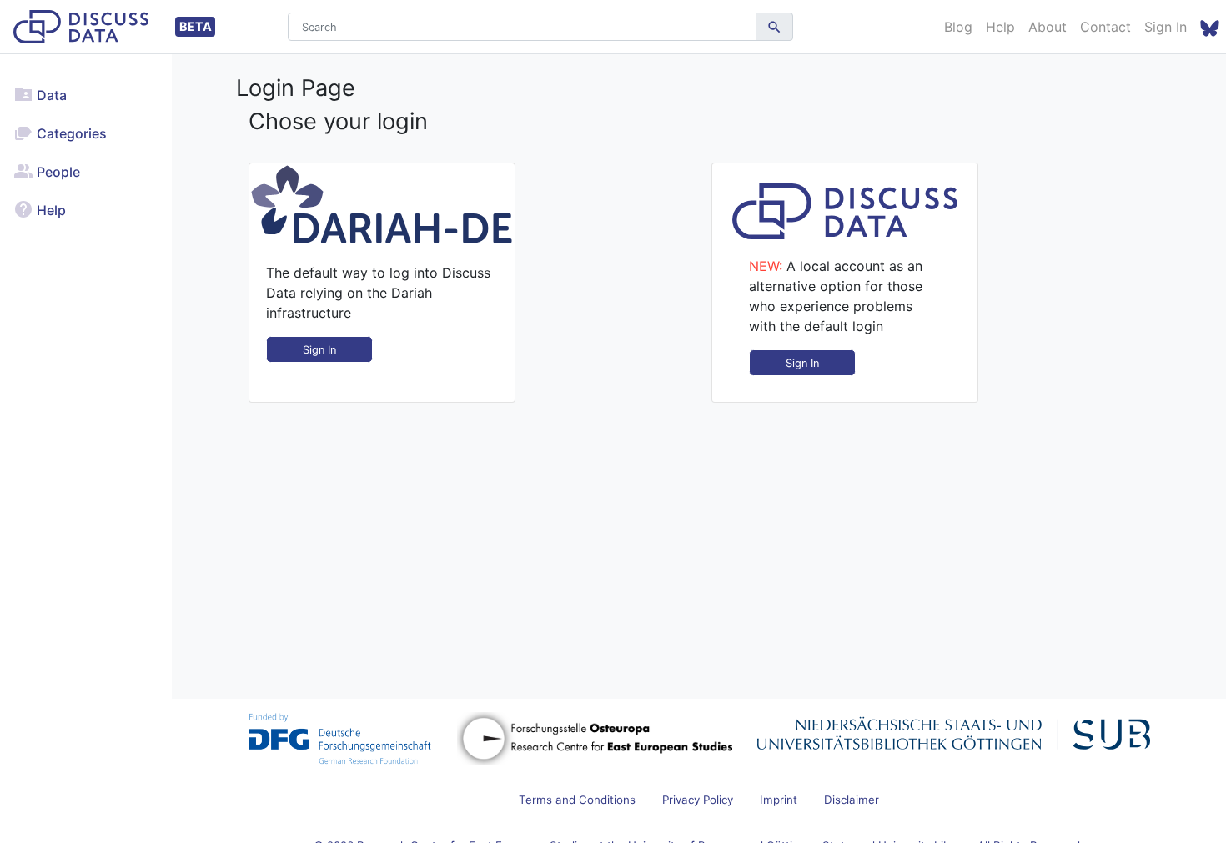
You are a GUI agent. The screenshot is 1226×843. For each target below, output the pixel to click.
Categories (70, 133)
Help (1000, 26)
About (1047, 26)
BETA (195, 26)
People (56, 171)
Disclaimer (851, 799)
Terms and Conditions (577, 799)
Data (50, 95)
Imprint (778, 799)
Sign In (1165, 26)
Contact (1105, 26)
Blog (958, 26)
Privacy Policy (697, 799)
